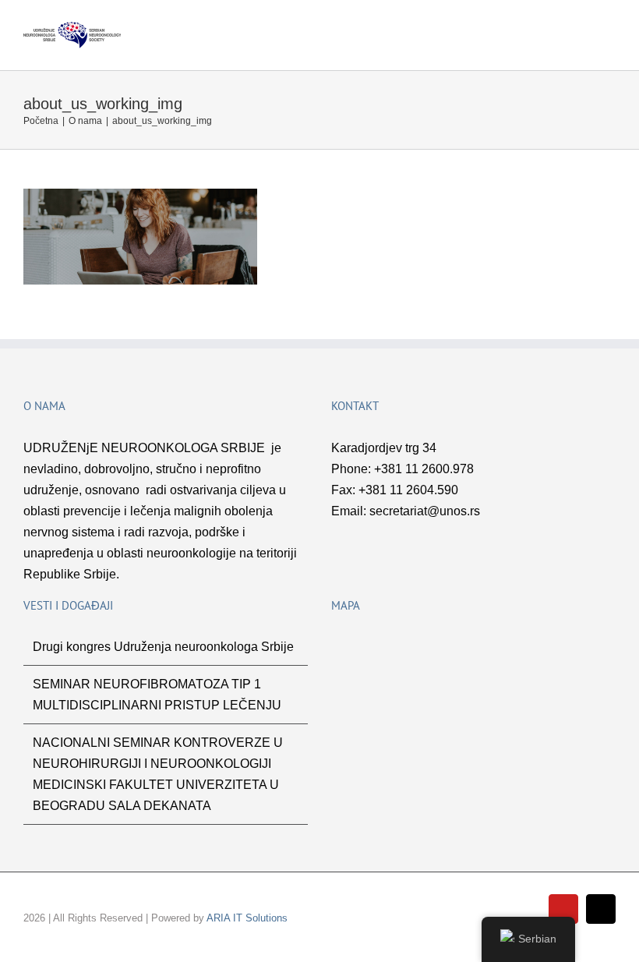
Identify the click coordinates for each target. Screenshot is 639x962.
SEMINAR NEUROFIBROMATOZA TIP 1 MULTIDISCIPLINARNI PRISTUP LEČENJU (157, 694)
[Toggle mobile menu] (609, 30)
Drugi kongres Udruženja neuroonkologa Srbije (163, 646)
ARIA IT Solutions (247, 918)
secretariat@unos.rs (424, 511)
